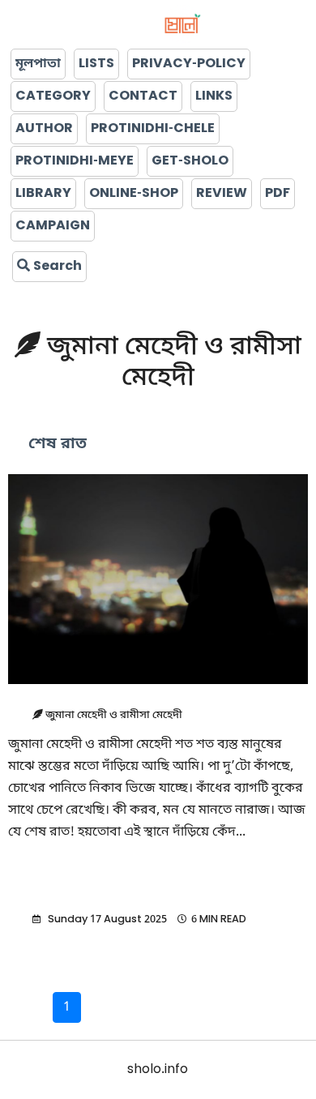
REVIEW (221, 194)
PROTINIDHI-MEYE (74, 161)
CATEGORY (53, 96)
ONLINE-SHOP (133, 194)
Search (56, 267)
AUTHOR (44, 129)
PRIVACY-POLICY (189, 64)
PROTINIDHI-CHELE (153, 129)
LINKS (214, 96)
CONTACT (143, 96)
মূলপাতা (38, 64)
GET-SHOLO (190, 161)
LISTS (96, 64)
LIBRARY (43, 194)
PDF (277, 194)
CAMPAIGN (52, 226)
